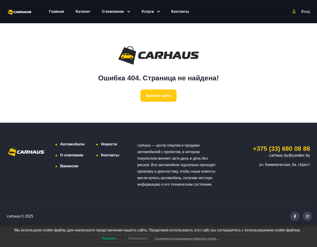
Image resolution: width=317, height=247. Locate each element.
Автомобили (72, 144)
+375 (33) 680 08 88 (281, 148)
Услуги (147, 11)
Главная (56, 11)
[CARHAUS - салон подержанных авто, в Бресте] (19, 12)
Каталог (83, 11)
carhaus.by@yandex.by (289, 155)
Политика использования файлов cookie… (187, 238)
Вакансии (69, 166)
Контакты (180, 11)
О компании (113, 11)
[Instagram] (307, 216)
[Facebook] (295, 216)
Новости (109, 144)
